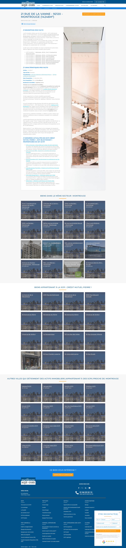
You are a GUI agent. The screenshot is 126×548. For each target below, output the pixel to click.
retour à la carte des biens (93, 14)
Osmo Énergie (45, 510)
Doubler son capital (46, 536)
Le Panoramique (48, 334)
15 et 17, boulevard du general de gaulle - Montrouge (29, 205)
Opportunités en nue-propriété (70, 504)
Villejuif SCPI (26, 445)
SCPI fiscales (24, 518)
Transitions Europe (46, 512)
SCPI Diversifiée (67, 534)
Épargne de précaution (26, 529)
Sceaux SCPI (69, 445)
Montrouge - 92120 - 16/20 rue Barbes (45, 59)
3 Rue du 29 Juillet (28, 354)
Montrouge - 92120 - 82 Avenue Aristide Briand (47, 62)
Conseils (87, 512)
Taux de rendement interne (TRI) (28, 537)
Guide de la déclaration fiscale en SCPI (94, 536)
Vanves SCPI (47, 386)
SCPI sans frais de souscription (71, 529)
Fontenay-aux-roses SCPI (51, 426)
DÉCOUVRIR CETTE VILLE (31, 399)
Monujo (86, 504)
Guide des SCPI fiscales (90, 529)
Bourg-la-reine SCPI (92, 426)
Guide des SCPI (88, 526)
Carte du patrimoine (68, 516)
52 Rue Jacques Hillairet (94, 334)
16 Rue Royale (90, 354)
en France (33, 36)
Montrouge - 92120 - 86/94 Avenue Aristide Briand (48, 60)
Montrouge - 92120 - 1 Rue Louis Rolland (45, 63)
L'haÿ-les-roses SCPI (50, 445)
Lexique (86, 510)
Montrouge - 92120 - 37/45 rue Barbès (45, 56)
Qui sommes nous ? (25, 512)
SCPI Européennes (68, 526)
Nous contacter (88, 518)
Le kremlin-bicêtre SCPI (30, 426)
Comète (44, 507)
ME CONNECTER (99, 2)
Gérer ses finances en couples (49, 538)
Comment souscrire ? (89, 507)
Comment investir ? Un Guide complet (50, 541)
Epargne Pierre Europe (47, 518)
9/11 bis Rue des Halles (72, 334)
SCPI (38, 5)
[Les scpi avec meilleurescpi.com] (28, 3)
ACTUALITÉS (84, 5)
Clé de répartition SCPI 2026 (48, 533)
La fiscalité (23, 510)
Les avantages (24, 507)
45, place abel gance (71, 354)
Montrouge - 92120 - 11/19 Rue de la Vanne (46, 55)
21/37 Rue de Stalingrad (51, 295)
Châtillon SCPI (91, 386)
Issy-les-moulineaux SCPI (73, 406)
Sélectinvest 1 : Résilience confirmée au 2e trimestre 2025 (40, 180)
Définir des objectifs (25, 534)
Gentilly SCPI (69, 386)
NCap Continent (46, 515)
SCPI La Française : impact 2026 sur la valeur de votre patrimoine (42, 145)
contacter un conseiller (63, 474)
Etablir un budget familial (27, 526)
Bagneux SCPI (48, 406)
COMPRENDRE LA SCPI (72, 5)
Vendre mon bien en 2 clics (70, 514)
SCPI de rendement (25, 515)
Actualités (87, 515)
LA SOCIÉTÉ (94, 5)
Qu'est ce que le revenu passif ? (49, 531)
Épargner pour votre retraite (27, 532)
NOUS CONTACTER (87, 2)
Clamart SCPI (69, 426)
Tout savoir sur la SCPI (26, 504)
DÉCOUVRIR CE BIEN (31, 216)
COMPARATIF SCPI (47, 5)
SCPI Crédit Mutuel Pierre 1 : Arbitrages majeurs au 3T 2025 (40, 175)
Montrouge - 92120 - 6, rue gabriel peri (45, 58)
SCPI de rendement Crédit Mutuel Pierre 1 (41, 74)
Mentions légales (24, 546)
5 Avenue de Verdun (93, 314)
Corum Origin (45, 504)
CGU (29, 546)
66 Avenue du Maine (29, 314)
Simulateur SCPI (67, 511)
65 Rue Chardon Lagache (51, 354)
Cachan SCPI (90, 406)
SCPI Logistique (67, 537)
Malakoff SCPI (26, 386)
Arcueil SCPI (26, 406)
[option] (84, 108)
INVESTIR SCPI (59, 5)
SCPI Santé (66, 532)
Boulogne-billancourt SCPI (95, 445)
